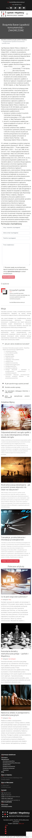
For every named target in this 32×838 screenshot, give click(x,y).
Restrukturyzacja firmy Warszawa (11, 763)
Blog (7, 8)
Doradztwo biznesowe (9, 768)
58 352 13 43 (7, 793)
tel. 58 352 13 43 (16, 4)
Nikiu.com (21, 823)
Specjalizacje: (5, 759)
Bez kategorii (12, 659)
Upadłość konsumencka (9, 766)
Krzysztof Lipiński (17, 290)
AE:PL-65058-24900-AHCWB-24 (10, 800)
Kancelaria (4, 757)
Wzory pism (4, 804)
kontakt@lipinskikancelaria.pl (16, 2)
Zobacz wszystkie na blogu (10, 561)
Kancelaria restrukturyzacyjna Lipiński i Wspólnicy (14, 40)
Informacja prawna (6, 806)
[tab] (16, 344)
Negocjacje (6, 770)
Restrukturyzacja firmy (9, 761)
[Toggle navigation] (27, 14)
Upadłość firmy (7, 765)
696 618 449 (7, 795)
